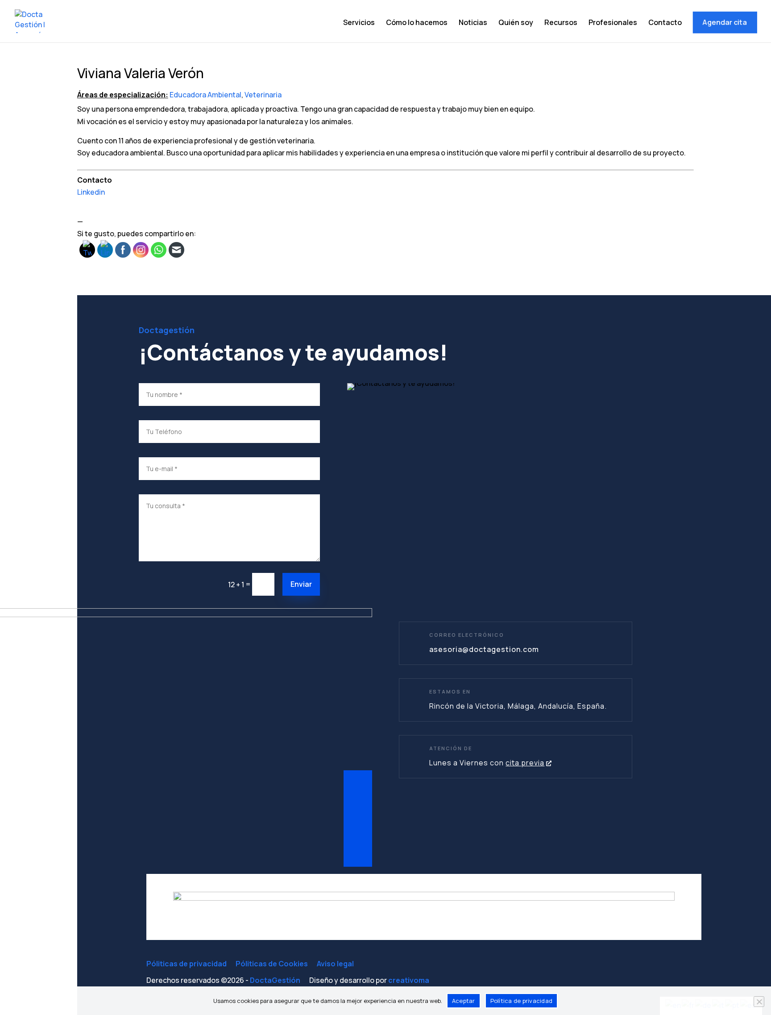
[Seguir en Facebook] (358, 809)
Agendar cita (724, 22)
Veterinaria (263, 95)
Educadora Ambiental (205, 95)
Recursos (560, 23)
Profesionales (613, 23)
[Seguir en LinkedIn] (358, 789)
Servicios (359, 23)
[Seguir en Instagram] (358, 848)
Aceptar (463, 1001)
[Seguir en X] (358, 828)
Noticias (473, 23)
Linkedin (91, 192)
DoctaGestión (275, 980)
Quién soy (515, 23)
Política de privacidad (521, 1001)
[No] (759, 1001)
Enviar (301, 584)
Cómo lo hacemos (417, 23)
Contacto (665, 23)
